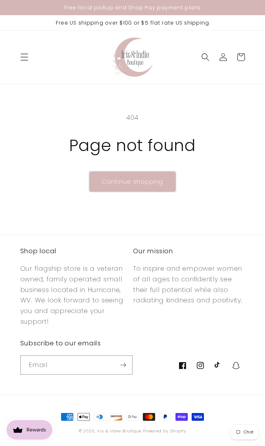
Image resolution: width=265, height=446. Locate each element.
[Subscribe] (123, 364)
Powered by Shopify (164, 431)
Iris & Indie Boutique (120, 431)
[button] (24, 57)
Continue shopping (132, 181)
